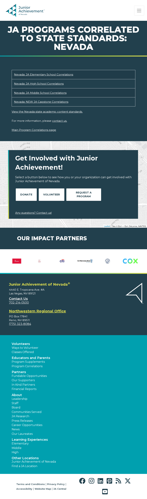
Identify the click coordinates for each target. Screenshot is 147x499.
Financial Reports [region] (24, 389)
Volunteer (51, 194)
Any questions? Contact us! (33, 212)
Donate (26, 194)
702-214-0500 (19, 302)
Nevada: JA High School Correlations (39, 83)
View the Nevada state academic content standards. (47, 111)
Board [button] (16, 407)
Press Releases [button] (22, 420)
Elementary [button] (20, 443)
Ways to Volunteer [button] (25, 347)
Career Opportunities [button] (27, 425)
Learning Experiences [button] (30, 439)
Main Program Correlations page (34, 130)
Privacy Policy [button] (56, 484)
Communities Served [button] (27, 412)
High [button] (15, 452)
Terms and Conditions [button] (30, 484)
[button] (83, 481)
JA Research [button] (20, 416)
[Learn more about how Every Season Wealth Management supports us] (112, 261)
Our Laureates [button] (22, 434)
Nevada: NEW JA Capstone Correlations (41, 101)
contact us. (59, 120)
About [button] (17, 395)
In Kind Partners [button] (23, 384)
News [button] (16, 429)
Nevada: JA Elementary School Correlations (43, 74)
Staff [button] (15, 403)
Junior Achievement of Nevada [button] (34, 461)
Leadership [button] (19, 399)
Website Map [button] (43, 488)
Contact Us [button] (18, 298)
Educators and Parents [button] (31, 358)
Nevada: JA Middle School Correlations (40, 92)
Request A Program (84, 194)
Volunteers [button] (21, 344)
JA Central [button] (59, 488)
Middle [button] (17, 448)
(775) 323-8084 (20, 324)
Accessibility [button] (24, 488)
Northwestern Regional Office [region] (37, 311)
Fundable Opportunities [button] (29, 376)
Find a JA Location (24, 466)
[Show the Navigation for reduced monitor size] (139, 11)
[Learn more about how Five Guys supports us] (135, 261)
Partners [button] (19, 372)
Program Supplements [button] (28, 361)
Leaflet (107, 226)
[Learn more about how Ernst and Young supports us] (90, 261)
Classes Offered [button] (23, 352)
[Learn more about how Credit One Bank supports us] (21, 261)
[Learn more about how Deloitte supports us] (44, 261)
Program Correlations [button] (27, 366)
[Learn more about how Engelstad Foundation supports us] (67, 261)
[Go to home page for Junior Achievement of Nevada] (26, 10)
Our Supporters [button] (23, 380)
